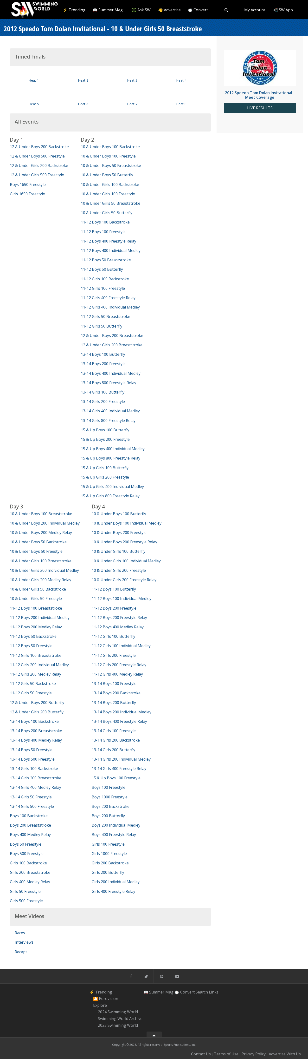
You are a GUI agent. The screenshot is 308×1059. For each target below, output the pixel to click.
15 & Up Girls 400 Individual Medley (112, 486)
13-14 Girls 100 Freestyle (114, 730)
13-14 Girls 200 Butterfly (113, 749)
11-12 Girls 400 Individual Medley (110, 307)
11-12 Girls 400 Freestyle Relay (108, 297)
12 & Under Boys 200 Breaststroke (112, 335)
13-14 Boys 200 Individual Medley (121, 712)
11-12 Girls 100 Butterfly (113, 636)
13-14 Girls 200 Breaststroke (35, 778)
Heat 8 (181, 104)
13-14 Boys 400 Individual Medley (111, 373)
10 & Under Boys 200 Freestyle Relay (124, 542)
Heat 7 (132, 104)
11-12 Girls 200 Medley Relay (35, 674)
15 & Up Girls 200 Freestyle (105, 477)
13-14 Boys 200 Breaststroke (36, 730)
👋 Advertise (169, 10)
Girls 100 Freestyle (108, 844)
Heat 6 (83, 104)
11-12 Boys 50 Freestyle (31, 645)
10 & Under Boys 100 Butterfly (119, 513)
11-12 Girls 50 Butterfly (101, 326)
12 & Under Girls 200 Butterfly (37, 712)
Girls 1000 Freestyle (109, 853)
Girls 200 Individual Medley (116, 881)
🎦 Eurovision (105, 998)
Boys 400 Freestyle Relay (114, 834)
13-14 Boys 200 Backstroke (116, 693)
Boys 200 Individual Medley (116, 825)
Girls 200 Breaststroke (30, 872)
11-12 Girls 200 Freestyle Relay (119, 664)
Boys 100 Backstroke (29, 815)
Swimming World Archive (120, 1018)
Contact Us (201, 1054)
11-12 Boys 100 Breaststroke (36, 608)
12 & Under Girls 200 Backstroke (39, 165)
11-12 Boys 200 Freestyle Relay (119, 617)
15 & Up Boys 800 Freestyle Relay (110, 458)
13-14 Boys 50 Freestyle (31, 749)
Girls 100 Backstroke (28, 863)
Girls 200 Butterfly (108, 872)
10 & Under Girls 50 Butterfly (106, 212)
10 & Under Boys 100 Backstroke (110, 146)
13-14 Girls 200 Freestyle (103, 401)
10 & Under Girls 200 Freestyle (119, 570)
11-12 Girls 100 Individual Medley (121, 645)
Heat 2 (83, 80)
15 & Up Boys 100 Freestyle (116, 778)
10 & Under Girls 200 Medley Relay (40, 579)
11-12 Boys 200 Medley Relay (36, 627)
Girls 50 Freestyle (25, 891)
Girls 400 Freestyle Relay (113, 891)
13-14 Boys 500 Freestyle (32, 759)
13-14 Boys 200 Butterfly (114, 702)
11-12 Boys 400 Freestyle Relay (108, 241)
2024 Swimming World (118, 1012)
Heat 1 (34, 80)
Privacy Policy (254, 1054)
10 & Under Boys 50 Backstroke (38, 542)
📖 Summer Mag (108, 10)
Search (202, 991)
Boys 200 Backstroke (110, 806)
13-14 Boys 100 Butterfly (103, 354)
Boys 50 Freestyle (25, 844)
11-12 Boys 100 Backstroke (105, 222)
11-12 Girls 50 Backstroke (33, 683)
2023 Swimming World (118, 1025)
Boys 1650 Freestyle (28, 184)
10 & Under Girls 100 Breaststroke (40, 561)
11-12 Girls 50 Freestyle (31, 693)
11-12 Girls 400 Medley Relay (117, 674)
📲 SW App (283, 10)
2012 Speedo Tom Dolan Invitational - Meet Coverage (260, 95)
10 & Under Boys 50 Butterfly (107, 175)
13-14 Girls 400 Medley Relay (35, 787)
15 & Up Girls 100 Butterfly (104, 467)
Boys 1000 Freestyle (110, 797)
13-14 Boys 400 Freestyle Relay (119, 721)
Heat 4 (181, 80)
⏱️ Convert (198, 10)
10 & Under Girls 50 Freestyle (36, 598)
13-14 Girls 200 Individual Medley (121, 759)
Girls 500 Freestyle (26, 900)
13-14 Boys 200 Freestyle (103, 363)
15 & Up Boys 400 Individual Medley (113, 448)
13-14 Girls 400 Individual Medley (110, 411)
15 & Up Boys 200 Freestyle (105, 439)
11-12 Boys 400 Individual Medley (111, 250)
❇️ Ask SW (141, 10)
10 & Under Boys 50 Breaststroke (111, 165)
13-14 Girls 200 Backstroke (116, 740)
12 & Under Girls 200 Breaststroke (111, 345)
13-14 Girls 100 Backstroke (34, 768)
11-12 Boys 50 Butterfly (102, 269)
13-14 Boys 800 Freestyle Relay (108, 382)
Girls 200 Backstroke (110, 863)
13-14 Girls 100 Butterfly (102, 392)
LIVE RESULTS (260, 108)
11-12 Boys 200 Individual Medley (40, 617)
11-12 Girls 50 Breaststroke (105, 316)
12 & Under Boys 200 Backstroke (39, 146)
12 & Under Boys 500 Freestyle (37, 156)
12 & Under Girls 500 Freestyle (37, 175)
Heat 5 (34, 104)
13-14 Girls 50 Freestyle (31, 797)
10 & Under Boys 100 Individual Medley (126, 523)
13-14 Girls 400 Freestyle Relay (119, 768)
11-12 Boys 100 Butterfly (114, 589)
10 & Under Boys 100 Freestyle (108, 156)
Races (20, 932)
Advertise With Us (285, 1054)
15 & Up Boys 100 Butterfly (105, 430)
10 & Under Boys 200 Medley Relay (41, 532)
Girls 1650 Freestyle (27, 194)
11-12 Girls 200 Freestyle (114, 655)
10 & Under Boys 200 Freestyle (119, 532)
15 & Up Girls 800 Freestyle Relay (110, 496)
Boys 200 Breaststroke (30, 825)
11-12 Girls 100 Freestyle (103, 288)
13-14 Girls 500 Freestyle (32, 806)
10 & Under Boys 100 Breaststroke (41, 513)
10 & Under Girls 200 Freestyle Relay (124, 579)
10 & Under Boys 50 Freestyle (36, 551)
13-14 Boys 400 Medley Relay (36, 740)
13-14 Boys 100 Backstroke (34, 721)
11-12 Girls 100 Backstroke (105, 279)
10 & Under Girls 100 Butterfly (118, 551)
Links (213, 991)
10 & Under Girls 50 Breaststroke (110, 203)
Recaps (21, 951)
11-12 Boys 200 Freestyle (114, 608)
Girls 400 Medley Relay (30, 881)
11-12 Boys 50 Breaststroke (106, 260)
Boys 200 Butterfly (108, 815)
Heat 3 (132, 80)
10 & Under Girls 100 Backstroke (110, 184)
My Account (254, 10)
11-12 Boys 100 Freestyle (103, 231)
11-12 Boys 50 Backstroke (33, 636)
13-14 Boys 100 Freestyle (114, 683)
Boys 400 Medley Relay (30, 834)
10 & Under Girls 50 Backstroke (38, 589)
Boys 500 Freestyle (27, 853)
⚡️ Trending (74, 10)
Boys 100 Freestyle (108, 787)
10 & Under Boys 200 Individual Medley (45, 523)
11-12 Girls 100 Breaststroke (35, 655)
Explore (100, 1005)
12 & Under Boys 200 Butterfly (37, 702)
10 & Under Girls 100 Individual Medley (126, 561)
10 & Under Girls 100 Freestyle (108, 194)
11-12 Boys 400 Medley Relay (118, 627)
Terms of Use (226, 1054)
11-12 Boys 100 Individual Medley (121, 598)
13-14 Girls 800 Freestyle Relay (108, 420)
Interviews (24, 942)
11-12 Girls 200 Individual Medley (39, 664)
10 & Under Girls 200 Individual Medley (44, 570)
